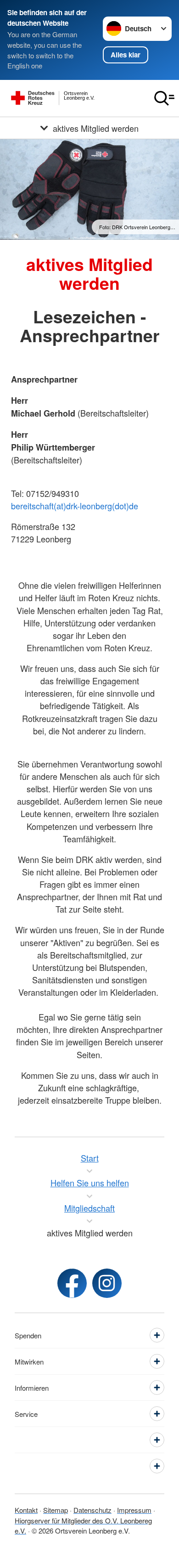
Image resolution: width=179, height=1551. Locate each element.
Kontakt (26, 1510)
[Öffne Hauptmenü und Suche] (164, 98)
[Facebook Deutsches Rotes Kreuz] (72, 1283)
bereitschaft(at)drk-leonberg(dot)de (74, 506)
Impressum (134, 1510)
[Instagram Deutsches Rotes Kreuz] (107, 1283)
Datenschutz (92, 1510)
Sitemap (55, 1510)
